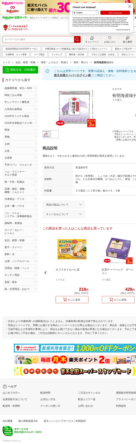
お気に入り (110, 41)
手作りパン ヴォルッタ (18, 164)
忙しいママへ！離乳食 (17, 102)
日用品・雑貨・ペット (17, 268)
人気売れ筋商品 (13, 109)
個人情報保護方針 (28, 420)
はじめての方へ (11, 392)
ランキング (57, 54)
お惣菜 (8, 157)
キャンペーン (92, 41)
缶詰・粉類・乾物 (25, 62)
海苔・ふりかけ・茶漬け (54, 62)
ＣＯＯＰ (117, 89)
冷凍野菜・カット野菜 (16, 54)
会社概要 (8, 420)
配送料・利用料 (11, 405)
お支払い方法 (47, 399)
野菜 (7, 129)
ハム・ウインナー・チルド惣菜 (16, 173)
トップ (6, 62)
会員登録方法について (15, 399)
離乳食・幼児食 (76, 54)
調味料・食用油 (13, 223)
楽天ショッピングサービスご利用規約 (65, 420)
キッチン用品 (12, 275)
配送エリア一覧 (86, 399)
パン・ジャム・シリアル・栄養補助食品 (18, 215)
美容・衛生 (11, 282)
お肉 (7, 143)
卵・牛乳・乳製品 (14, 181)
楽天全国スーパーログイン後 (72, 75)
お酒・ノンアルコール (17, 261)
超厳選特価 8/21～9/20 (18, 88)
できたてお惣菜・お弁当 (103, 54)
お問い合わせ (85, 405)
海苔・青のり (80, 62)
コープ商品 (39, 54)
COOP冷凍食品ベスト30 (18, 122)
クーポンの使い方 (50, 405)
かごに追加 (74, 299)
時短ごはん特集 (13, 95)
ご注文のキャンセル (89, 392)
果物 (7, 136)
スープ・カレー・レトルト (14, 232)
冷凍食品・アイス (14, 198)
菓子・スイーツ (13, 247)
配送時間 (45, 392)
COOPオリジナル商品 (17, 116)
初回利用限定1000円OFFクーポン (21, 49)
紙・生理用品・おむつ (17, 289)
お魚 (7, 150)
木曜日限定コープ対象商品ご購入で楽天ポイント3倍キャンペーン (76, 49)
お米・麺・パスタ (14, 205)
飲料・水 (10, 254)
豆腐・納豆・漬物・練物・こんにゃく (16, 190)
